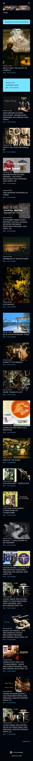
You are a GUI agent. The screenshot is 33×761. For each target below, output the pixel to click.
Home (6, 12)
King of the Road (11, 460)
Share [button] (4, 72)
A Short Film (12, 85)
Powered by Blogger (18, 752)
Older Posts (26, 741)
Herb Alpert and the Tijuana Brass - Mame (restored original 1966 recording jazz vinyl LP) (15, 665)
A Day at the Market (13, 362)
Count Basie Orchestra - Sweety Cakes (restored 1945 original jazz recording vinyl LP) (15, 602)
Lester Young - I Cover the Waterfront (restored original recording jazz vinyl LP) (16, 570)
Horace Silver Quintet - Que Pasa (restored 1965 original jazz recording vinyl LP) (15, 696)
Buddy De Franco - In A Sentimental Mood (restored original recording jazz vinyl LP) (15, 633)
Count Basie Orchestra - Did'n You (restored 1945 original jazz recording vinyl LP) (15, 728)
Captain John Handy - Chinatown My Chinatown (14, 510)
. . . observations (10, 6)
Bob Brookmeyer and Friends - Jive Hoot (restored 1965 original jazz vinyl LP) (15, 177)
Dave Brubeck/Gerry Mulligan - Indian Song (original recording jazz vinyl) (16, 116)
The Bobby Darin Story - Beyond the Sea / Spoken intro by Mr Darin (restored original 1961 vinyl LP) (15, 224)
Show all (25, 22)
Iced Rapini (8, 304)
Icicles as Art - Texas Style (16, 483)
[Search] (29, 3)
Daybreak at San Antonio (16, 259)
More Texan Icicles (12, 392)
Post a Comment (11, 72)
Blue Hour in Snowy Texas (16, 334)
